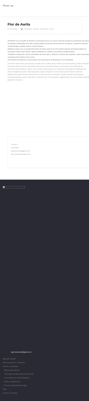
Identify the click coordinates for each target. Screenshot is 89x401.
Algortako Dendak (9, 359)
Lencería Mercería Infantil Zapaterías (17, 378)
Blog (4, 389)
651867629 (15, 148)
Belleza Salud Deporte (12, 370)
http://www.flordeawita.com (20, 154)
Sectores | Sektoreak (10, 366)
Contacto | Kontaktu (10, 393)
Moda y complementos (12, 381)
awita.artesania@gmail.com (20, 151)
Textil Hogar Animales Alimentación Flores (19, 374)
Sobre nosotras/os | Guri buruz (14, 362)
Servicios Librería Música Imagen (15, 385)
